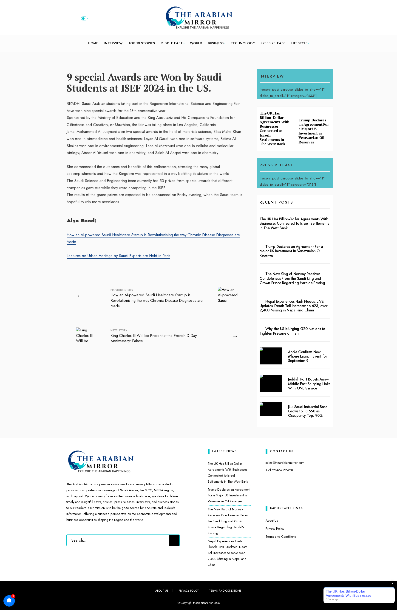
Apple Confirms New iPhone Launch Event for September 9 (307, 356)
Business (216, 43)
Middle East (172, 43)
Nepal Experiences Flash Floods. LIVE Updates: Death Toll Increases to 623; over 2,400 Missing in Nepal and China (293, 306)
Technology (243, 43)
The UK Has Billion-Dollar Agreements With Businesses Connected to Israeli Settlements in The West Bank (274, 128)
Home (93, 43)
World (196, 43)
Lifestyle (299, 43)
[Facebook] (302, 19)
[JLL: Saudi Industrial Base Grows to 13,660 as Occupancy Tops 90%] (271, 409)
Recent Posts (276, 202)
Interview (113, 43)
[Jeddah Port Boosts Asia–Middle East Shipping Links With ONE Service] (271, 383)
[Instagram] (317, 19)
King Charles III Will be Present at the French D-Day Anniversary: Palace (154, 336)
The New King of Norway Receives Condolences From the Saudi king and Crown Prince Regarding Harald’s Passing (292, 278)
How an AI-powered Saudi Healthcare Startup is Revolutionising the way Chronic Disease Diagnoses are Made (157, 298)
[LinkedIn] (325, 19)
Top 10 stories (141, 43)
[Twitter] (310, 19)
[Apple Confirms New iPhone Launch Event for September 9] (271, 355)
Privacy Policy (275, 528)
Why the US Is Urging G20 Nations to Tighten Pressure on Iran (292, 331)
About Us (272, 520)
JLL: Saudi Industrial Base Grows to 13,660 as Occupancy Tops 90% (307, 411)
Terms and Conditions (281, 536)
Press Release (273, 43)
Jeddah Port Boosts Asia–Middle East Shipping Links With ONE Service (309, 384)
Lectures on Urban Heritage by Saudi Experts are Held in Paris (118, 255)
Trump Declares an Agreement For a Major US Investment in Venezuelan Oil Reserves (313, 131)
